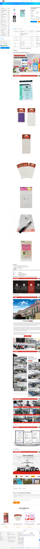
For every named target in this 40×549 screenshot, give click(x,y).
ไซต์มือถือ (1, 538)
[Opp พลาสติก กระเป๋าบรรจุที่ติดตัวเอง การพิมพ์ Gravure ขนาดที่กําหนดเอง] (29, 517)
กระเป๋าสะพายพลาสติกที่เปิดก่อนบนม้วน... (5, 10)
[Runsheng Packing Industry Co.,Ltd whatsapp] (3, 45)
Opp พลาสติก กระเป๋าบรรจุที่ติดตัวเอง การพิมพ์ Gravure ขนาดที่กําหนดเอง (30, 524)
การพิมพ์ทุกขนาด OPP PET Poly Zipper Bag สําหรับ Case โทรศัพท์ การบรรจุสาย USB (22, 542)
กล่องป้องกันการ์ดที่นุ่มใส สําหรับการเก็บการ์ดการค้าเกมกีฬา (11, 541)
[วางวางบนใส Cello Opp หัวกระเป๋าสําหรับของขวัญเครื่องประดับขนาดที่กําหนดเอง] (17, 517)
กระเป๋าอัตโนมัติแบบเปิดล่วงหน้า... (5, 14)
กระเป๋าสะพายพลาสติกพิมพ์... (5, 22)
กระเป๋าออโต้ (5, 8)
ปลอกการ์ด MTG (5, 16)
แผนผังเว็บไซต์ (2, 537)
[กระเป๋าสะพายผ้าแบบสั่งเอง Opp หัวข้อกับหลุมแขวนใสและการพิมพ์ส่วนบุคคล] (22, 14)
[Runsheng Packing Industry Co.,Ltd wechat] (5, 45)
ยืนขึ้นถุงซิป (5, 30)
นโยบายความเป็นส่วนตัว (2, 540)
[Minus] (38, 530)
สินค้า (0, 535)
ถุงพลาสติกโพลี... (5, 24)
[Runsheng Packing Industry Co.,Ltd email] (1, 45)
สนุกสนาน (33, 21)
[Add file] (24, 548)
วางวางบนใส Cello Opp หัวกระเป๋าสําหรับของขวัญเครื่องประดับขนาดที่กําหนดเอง (18, 524)
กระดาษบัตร (5, 12)
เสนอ (16, 502)
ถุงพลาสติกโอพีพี (15, 488)
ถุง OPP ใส (20, 488)
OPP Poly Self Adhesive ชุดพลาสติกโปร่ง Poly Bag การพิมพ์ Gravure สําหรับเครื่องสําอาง (22, 539)
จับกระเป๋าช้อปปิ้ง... (5, 35)
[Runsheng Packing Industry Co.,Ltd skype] (6, 45)
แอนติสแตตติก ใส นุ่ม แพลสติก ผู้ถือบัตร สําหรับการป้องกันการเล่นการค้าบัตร (12, 538)
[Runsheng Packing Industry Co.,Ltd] (3, 1)
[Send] (38, 548)
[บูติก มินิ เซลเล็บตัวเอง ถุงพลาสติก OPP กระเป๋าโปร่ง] (6, 517)
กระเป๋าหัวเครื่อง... (5, 27)
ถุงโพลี (5, 18)
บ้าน (0, 534)
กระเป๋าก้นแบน (5, 32)
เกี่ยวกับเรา (1, 536)
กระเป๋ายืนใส (24, 488)
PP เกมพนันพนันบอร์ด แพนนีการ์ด (11, 535)
